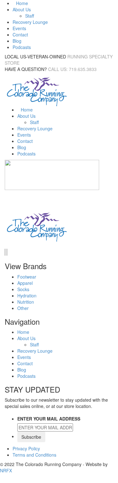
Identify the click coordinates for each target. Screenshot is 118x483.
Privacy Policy (26, 448)
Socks (23, 289)
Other (23, 308)
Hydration (27, 295)
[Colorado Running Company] (36, 91)
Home (22, 3)
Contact (20, 34)
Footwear (26, 277)
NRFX (6, 470)
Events (19, 28)
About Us (22, 9)
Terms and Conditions (34, 455)
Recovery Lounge (30, 22)
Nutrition (25, 302)
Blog (17, 41)
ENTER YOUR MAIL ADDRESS (48, 418)
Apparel (25, 283)
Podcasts (22, 47)
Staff (29, 16)
